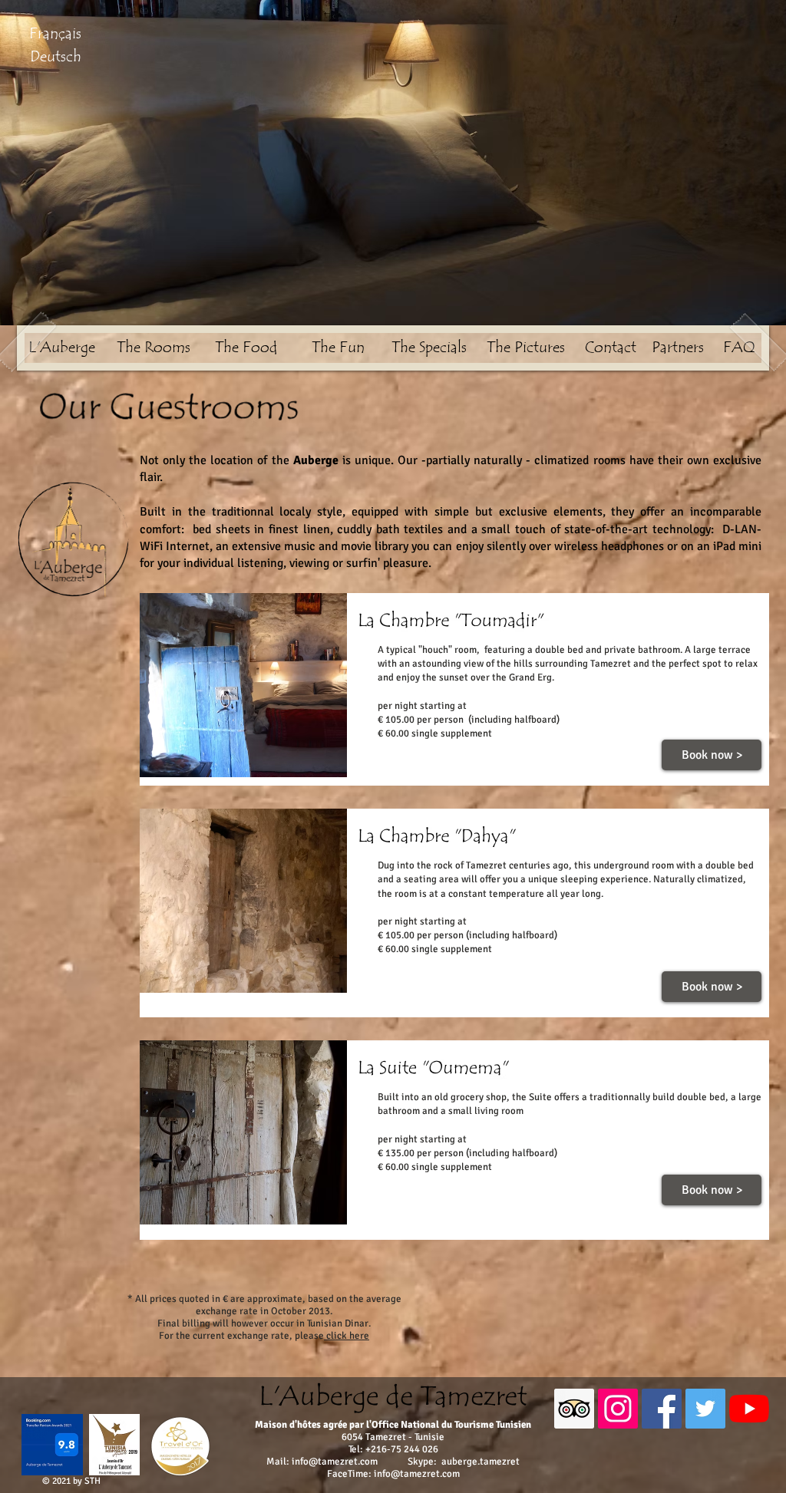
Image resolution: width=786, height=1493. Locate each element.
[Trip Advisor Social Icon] (574, 1409)
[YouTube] (749, 1409)
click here (346, 1336)
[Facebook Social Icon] (662, 1409)
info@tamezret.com (335, 1461)
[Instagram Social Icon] (618, 1409)
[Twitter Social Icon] (705, 1409)
